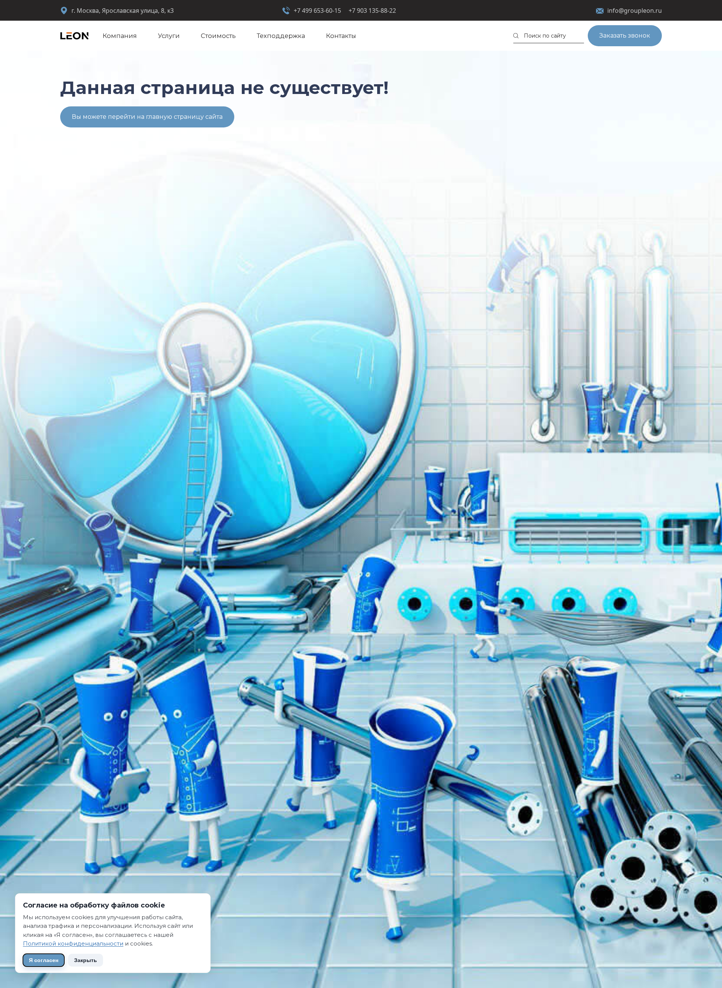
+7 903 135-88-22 (372, 10)
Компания (120, 35)
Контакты (341, 35)
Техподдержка (281, 35)
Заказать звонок (624, 35)
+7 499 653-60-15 (317, 10)
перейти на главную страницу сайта (165, 116)
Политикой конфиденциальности (73, 943)
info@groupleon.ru (634, 10)
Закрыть (85, 960)
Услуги (169, 35)
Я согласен (43, 960)
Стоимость (218, 35)
